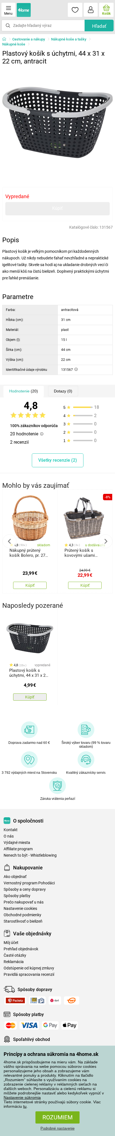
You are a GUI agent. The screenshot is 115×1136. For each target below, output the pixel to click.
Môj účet (11, 943)
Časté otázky (15, 955)
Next (105, 541)
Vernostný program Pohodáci (29, 883)
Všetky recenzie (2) (57, 460)
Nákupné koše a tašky (68, 39)
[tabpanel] (57, 122)
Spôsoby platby (17, 896)
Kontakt (11, 830)
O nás (9, 836)
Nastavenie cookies (20, 909)
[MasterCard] (10, 1025)
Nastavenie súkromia (22, 1097)
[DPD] (55, 1000)
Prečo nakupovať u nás (24, 902)
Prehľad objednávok (21, 949)
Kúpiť (57, 208)
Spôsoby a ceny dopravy (25, 889)
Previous (9, 541)
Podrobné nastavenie (57, 1128)
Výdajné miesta (17, 843)
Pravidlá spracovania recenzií (29, 974)
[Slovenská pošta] (37, 1000)
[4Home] (6, 39)
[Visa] (29, 1025)
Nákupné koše (13, 44)
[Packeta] (15, 1000)
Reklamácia (14, 962)
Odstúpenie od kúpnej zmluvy (29, 968)
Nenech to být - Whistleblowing (30, 855)
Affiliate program (18, 849)
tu (25, 1106)
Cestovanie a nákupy (28, 39)
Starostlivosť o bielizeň (23, 921)
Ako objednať (15, 877)
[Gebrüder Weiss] (71, 1000)
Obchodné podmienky (22, 915)
